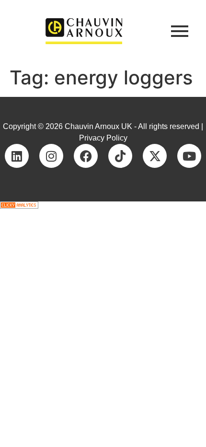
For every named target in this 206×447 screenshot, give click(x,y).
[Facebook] (86, 156)
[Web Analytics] (103, 205)
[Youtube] (189, 156)
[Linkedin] (17, 156)
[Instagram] (51, 156)
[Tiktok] (120, 156)
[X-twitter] (155, 156)
